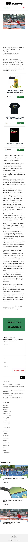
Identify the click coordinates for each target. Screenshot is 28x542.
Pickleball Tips (6, 445)
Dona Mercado (8, 53)
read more (6, 482)
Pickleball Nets (6, 443)
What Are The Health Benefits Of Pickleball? (14, 321)
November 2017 (6, 424)
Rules (4, 447)
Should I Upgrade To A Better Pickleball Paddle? (15, 327)
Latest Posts (6, 438)
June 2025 (5, 405)
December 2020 (7, 411)
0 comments (14, 55)
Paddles (5, 440)
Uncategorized (6, 55)
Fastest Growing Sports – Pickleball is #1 (13, 384)
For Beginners (6, 435)
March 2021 (5, 409)
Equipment (5, 431)
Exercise (5, 433)
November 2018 (6, 422)
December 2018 (6, 420)
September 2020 (7, 415)
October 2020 (6, 413)
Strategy (5, 450)
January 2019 (6, 418)
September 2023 (7, 407)
